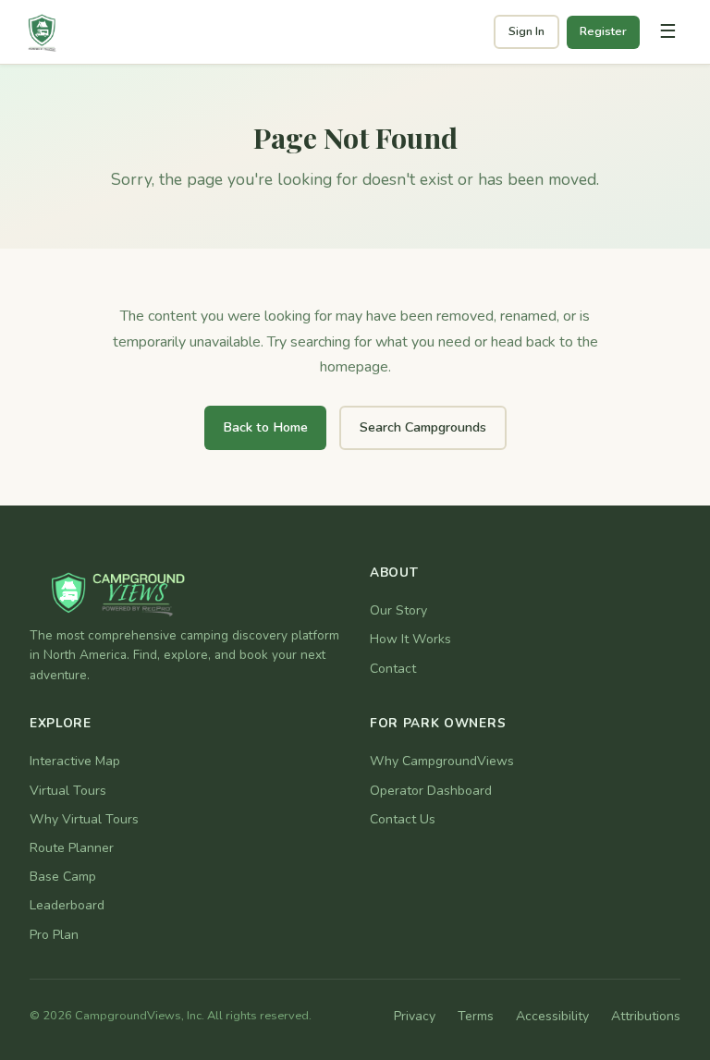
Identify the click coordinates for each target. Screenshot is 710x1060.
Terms (476, 1016)
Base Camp (63, 876)
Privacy (414, 1016)
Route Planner (72, 848)
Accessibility (552, 1016)
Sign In (526, 31)
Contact (393, 668)
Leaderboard (67, 905)
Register (603, 31)
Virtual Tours (68, 790)
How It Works (410, 639)
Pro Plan (54, 935)
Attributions (645, 1016)
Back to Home (265, 427)
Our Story (398, 610)
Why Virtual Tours (84, 819)
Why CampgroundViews (442, 761)
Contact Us (402, 819)
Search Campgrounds (423, 427)
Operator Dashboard (431, 790)
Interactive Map (75, 761)
